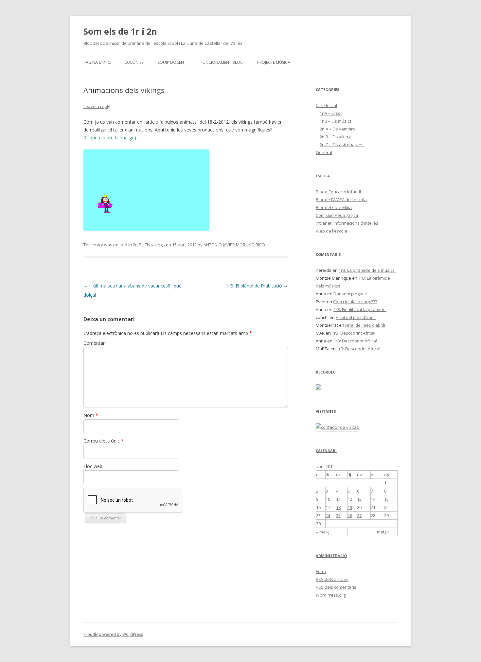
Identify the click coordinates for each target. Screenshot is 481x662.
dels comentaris (336, 587)
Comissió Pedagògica (337, 215)
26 (349, 515)
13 (359, 499)
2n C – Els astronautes (342, 145)
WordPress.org (331, 595)
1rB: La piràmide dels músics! (367, 270)
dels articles (332, 579)
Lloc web (92, 466)
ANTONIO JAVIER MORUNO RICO (234, 245)
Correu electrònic (103, 441)
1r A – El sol (331, 113)
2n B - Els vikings (149, 245)
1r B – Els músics (336, 121)
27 (359, 515)
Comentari (94, 343)
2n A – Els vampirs (337, 129)
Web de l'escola (331, 231)
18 (338, 507)
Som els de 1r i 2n (120, 31)
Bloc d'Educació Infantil (338, 192)
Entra (321, 571)
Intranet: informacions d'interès (347, 223)
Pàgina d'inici (97, 62)
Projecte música (273, 62)
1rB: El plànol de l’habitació (257, 286)
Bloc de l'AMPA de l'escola (341, 199)
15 (386, 499)
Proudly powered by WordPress (113, 634)
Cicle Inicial (326, 105)
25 (338, 515)
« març (322, 532)
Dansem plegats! (350, 294)
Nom (90, 415)
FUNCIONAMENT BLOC (222, 62)
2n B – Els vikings (336, 137)
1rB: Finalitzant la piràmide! (359, 309)
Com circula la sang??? (355, 302)
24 (328, 515)
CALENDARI (326, 450)
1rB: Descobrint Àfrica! (353, 333)
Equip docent (172, 62)
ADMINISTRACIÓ (331, 555)
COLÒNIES (133, 62)
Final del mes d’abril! (356, 317)
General (324, 152)
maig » (383, 532)
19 (349, 507)
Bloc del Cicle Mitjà (334, 207)
